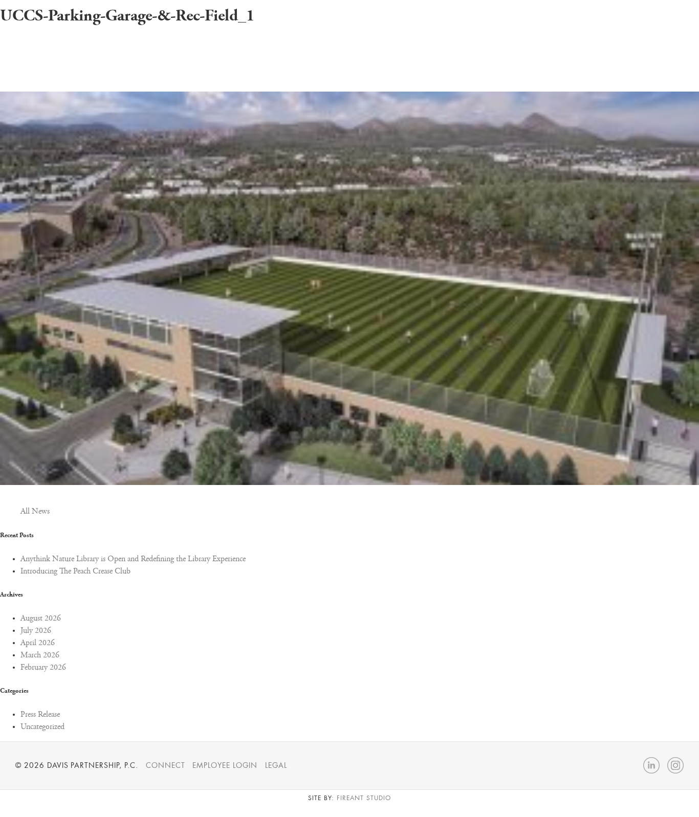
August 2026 (40, 618)
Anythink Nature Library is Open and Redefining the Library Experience (133, 559)
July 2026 (35, 631)
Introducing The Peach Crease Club (75, 571)
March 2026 (39, 655)
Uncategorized (42, 727)
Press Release (40, 715)
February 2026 (43, 668)
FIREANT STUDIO (363, 798)
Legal (276, 765)
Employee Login (224, 765)
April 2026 (37, 643)
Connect (165, 765)
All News (35, 511)
